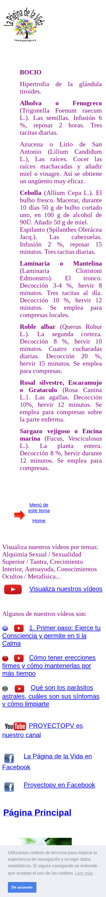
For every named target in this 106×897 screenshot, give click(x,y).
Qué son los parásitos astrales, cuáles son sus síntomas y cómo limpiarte (50, 696)
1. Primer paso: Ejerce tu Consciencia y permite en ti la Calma (51, 635)
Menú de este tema (39, 507)
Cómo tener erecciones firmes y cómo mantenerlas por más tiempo (49, 665)
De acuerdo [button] (22, 887)
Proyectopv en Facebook (59, 784)
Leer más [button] (84, 873)
